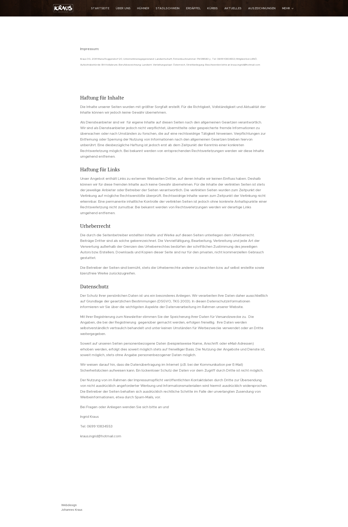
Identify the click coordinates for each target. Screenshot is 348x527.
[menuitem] (101, 8)
